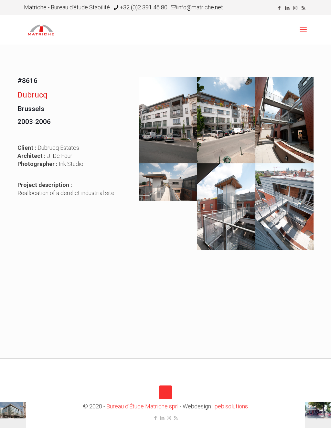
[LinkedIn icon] (287, 8)
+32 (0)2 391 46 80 (143, 7)
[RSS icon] (303, 8)
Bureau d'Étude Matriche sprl (142, 406)
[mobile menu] (303, 29)
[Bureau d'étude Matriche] (41, 29)
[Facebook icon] (279, 8)
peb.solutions (231, 406)
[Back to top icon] (165, 392)
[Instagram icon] (295, 8)
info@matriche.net (200, 7)
